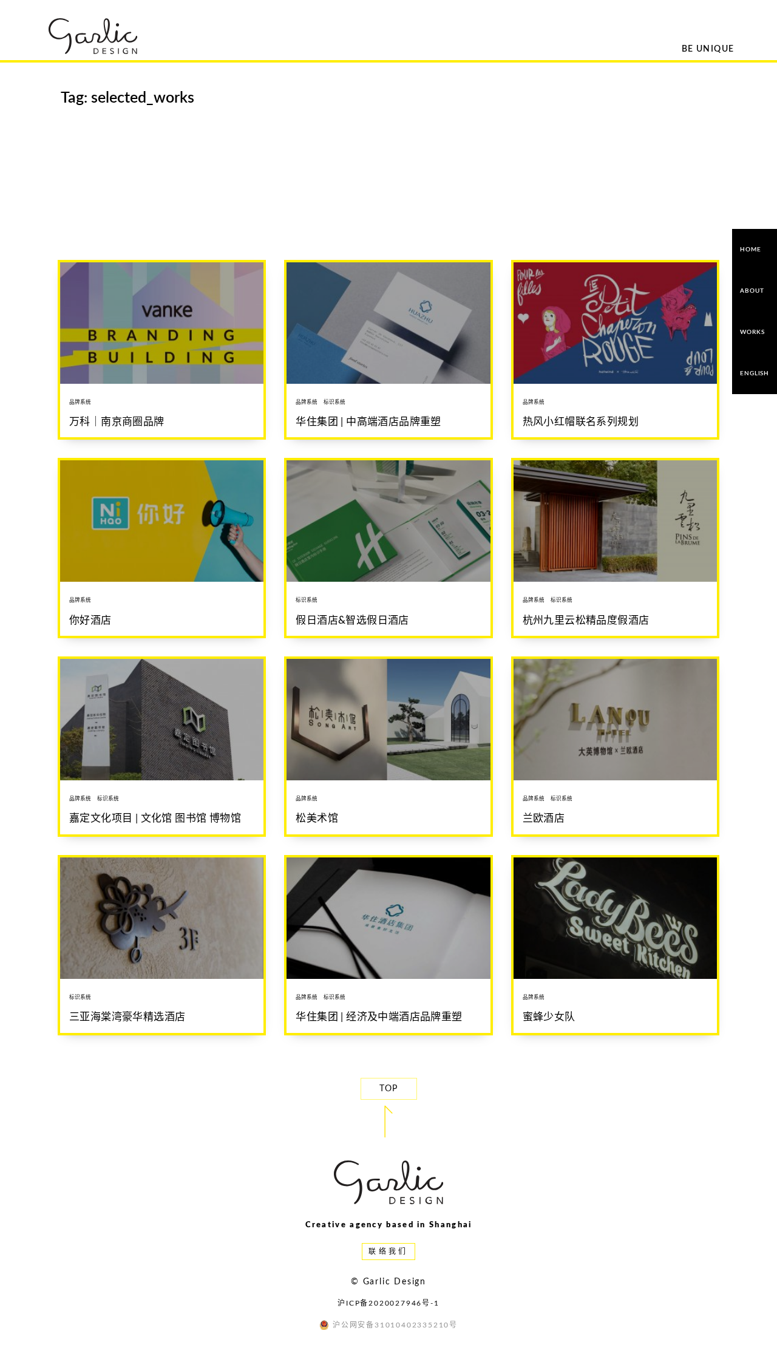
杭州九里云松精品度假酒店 (586, 620)
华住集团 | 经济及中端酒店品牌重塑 (379, 1017)
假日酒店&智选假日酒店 (352, 620)
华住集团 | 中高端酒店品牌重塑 (368, 422)
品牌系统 (80, 402)
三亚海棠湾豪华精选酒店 (127, 1017)
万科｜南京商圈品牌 (117, 422)
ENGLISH (754, 373)
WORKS (752, 332)
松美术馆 (317, 818)
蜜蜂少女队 (549, 1017)
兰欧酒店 (544, 818)
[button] (389, 1089)
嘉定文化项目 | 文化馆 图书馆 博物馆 (155, 818)
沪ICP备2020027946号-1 (388, 1303)
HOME (750, 250)
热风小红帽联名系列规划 (581, 422)
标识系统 (334, 402)
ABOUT (752, 291)
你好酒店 (90, 620)
